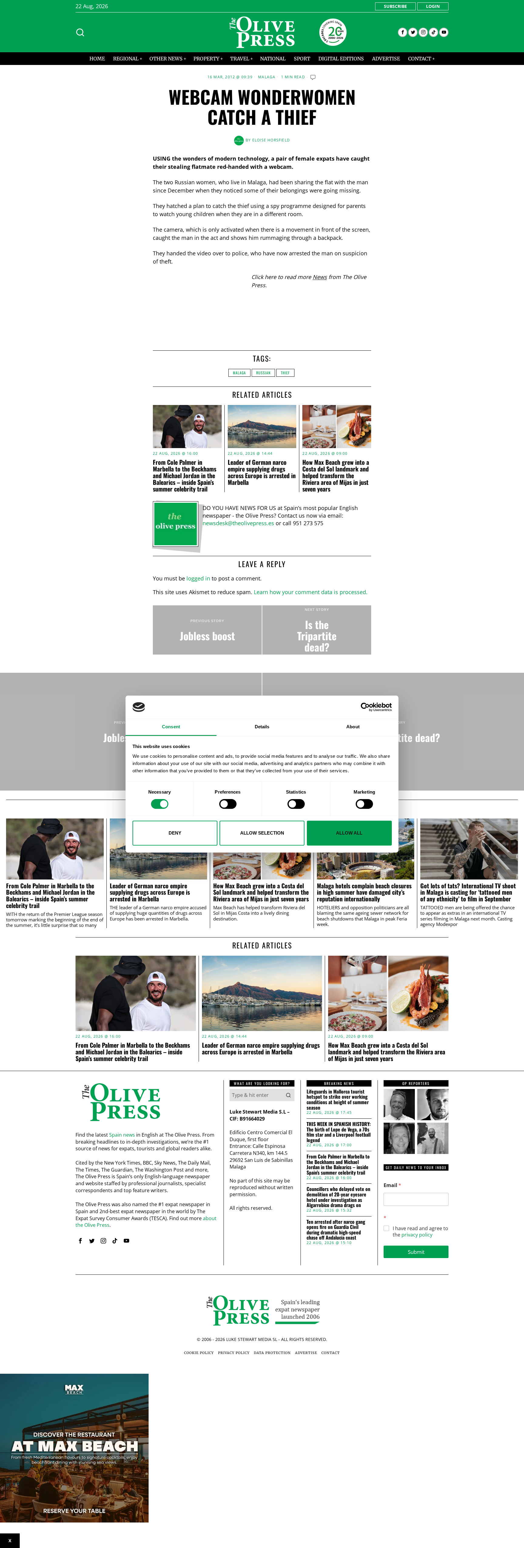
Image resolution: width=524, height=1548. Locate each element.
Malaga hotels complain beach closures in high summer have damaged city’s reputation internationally (364, 892)
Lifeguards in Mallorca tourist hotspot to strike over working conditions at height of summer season (338, 1099)
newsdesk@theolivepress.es (238, 523)
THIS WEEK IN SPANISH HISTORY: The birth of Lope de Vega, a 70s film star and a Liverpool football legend (339, 1132)
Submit (416, 1251)
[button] (288, 1095)
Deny (175, 832)
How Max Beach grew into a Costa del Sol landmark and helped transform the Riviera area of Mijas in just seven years (335, 475)
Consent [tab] (171, 727)
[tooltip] (402, 32)
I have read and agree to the (420, 1231)
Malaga (266, 77)
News (320, 277)
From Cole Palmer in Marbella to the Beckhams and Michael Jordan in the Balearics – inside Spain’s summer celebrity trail (184, 475)
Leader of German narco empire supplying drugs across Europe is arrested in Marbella (262, 472)
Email (392, 1185)
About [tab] (353, 727)
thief (285, 372)
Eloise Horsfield (271, 140)
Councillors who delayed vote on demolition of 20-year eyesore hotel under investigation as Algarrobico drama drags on (338, 1197)
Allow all (349, 832)
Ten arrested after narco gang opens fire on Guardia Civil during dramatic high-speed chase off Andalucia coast (336, 1229)
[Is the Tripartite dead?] (316, 630)
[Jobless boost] (207, 630)
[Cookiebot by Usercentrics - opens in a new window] (365, 707)
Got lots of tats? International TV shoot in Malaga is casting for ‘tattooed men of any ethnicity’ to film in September (468, 892)
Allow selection (262, 832)
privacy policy (416, 1234)
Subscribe (395, 6)
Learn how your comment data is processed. (311, 592)
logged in (198, 578)
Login (433, 6)
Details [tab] (262, 727)
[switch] (228, 804)
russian (263, 372)
